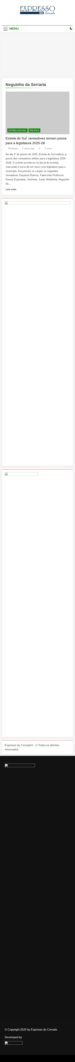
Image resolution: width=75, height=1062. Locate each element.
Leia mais (11, 189)
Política (34, 130)
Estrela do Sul (17, 130)
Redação (13, 148)
